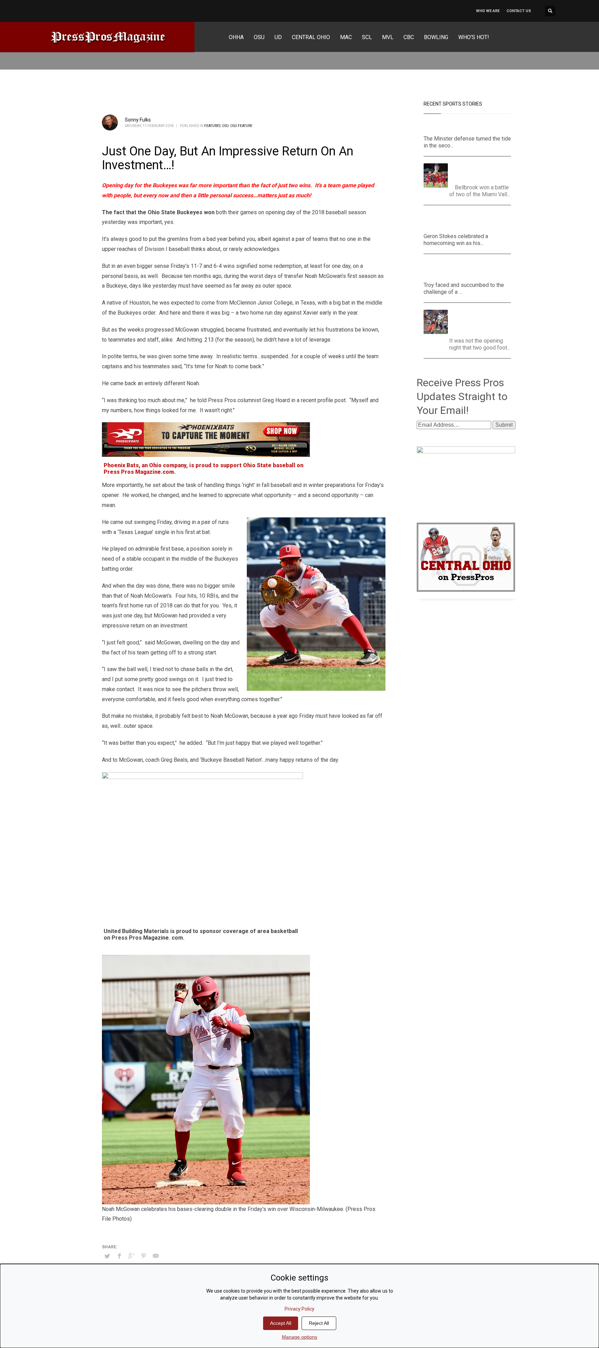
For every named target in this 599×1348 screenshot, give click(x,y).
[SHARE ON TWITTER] (107, 1256)
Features (212, 126)
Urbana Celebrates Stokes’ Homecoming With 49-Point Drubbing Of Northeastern (467, 220)
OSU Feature (241, 126)
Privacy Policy (299, 1309)
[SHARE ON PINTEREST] (143, 1256)
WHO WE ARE (488, 11)
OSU (225, 126)
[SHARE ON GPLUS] (131, 1256)
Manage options (299, 1337)
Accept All (280, 1323)
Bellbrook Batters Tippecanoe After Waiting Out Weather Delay (483, 171)
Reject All (319, 1323)
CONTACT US (518, 11)
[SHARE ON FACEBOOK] (119, 1256)
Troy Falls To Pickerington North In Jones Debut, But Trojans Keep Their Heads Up (464, 269)
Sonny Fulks (138, 120)
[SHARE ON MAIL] (155, 1256)
